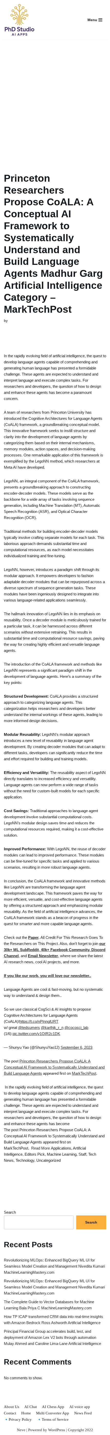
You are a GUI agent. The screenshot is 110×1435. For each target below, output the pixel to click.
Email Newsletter (43, 956)
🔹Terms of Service (53, 1419)
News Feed (83, 1413)
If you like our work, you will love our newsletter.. (47, 975)
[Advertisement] (55, 100)
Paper (33, 937)
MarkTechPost (84, 1073)
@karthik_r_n (52, 1027)
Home (26, 1413)
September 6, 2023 (76, 1047)
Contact (10, 1413)
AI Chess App (53, 1407)
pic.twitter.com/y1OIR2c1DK (36, 1033)
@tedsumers (29, 1027)
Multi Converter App (52, 1413)
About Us (11, 1407)
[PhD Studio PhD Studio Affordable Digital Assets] (19, 20)
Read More (40, 1148)
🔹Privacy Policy (18, 1419)
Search (10, 1212)
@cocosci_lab (76, 1027)
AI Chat (30, 1407)
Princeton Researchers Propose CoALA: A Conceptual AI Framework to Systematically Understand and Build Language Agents (54, 1067)
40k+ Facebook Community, (65, 950)
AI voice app (79, 1407)
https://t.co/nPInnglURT (38, 1021)
